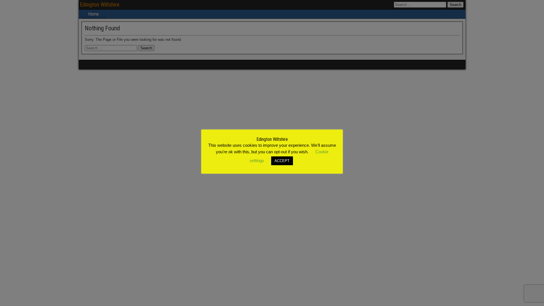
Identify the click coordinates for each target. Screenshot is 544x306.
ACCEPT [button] (282, 161)
